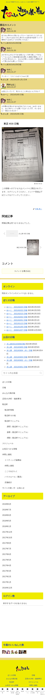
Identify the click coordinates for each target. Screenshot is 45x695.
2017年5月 (6, 560)
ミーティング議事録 (13, 460)
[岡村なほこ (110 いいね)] (12, 652)
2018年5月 (6, 521)
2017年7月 (6, 549)
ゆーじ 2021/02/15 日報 (16, 314)
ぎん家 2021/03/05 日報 (16, 347)
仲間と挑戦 (7, 454)
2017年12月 (7, 532)
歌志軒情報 (9, 410)
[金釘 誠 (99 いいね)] (16, 652)
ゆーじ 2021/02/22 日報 (16, 310)
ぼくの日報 (7, 382)
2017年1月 (6, 582)
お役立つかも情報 (9, 449)
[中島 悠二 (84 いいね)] (20, 652)
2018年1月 (6, 526)
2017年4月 (6, 565)
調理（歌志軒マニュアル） (18, 427)
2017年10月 (7, 538)
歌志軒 (5, 404)
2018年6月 (6, 515)
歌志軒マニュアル (12, 421)
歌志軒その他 (10, 415)
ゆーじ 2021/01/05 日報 (16, 327)
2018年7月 (6, 510)
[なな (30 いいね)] (25, 652)
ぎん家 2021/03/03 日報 (16, 357)
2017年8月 (6, 543)
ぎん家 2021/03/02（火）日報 (19, 360)
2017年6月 (6, 554)
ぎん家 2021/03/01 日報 (16, 367)
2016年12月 (7, 588)
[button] (41, 373)
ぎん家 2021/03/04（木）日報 (19, 350)
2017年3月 (6, 571)
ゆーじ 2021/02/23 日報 (16, 307)
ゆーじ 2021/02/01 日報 (16, 320)
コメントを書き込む (22, 271)
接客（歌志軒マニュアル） (18, 432)
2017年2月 (6, 577)
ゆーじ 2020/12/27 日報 (16, 330)
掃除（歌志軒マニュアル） (18, 438)
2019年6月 (6, 504)
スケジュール (7, 443)
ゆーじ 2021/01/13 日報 (16, 323)
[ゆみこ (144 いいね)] (4, 652)
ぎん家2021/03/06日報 (15, 344)
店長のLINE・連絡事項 (11, 399)
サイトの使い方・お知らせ (13, 488)
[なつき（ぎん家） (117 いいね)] (8, 652)
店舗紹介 (8, 482)
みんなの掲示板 (8, 393)
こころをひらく (11, 471)
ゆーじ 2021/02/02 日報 (16, 317)
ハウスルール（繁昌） (14, 477)
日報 (4, 388)
